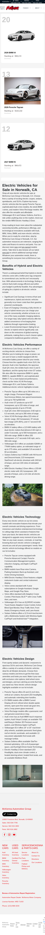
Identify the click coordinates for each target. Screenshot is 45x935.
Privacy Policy (12, 925)
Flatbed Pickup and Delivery (26, 866)
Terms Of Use (18, 925)
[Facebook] (4, 834)
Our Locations (37, 862)
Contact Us (11, 814)
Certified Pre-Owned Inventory (17, 860)
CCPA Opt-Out (40, 925)
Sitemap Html (29, 925)
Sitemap (23, 925)
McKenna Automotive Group (5, 925)
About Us (35, 852)
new (16, 247)
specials (5, 253)
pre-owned (26, 247)
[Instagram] (9, 834)
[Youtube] (14, 834)
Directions (35, 859)
